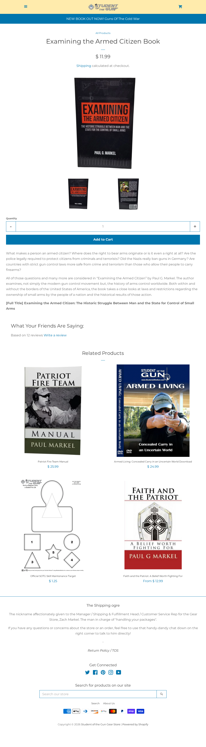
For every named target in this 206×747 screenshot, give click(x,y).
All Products (103, 33)
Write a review (55, 335)
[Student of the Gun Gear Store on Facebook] (95, 673)
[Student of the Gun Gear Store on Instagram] (110, 673)
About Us (109, 703)
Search (95, 703)
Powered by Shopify (135, 724)
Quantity (11, 218)
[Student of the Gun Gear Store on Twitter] (87, 673)
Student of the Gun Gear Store (100, 724)
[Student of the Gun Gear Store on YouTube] (118, 673)
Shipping (83, 66)
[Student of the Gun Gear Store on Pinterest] (103, 673)
